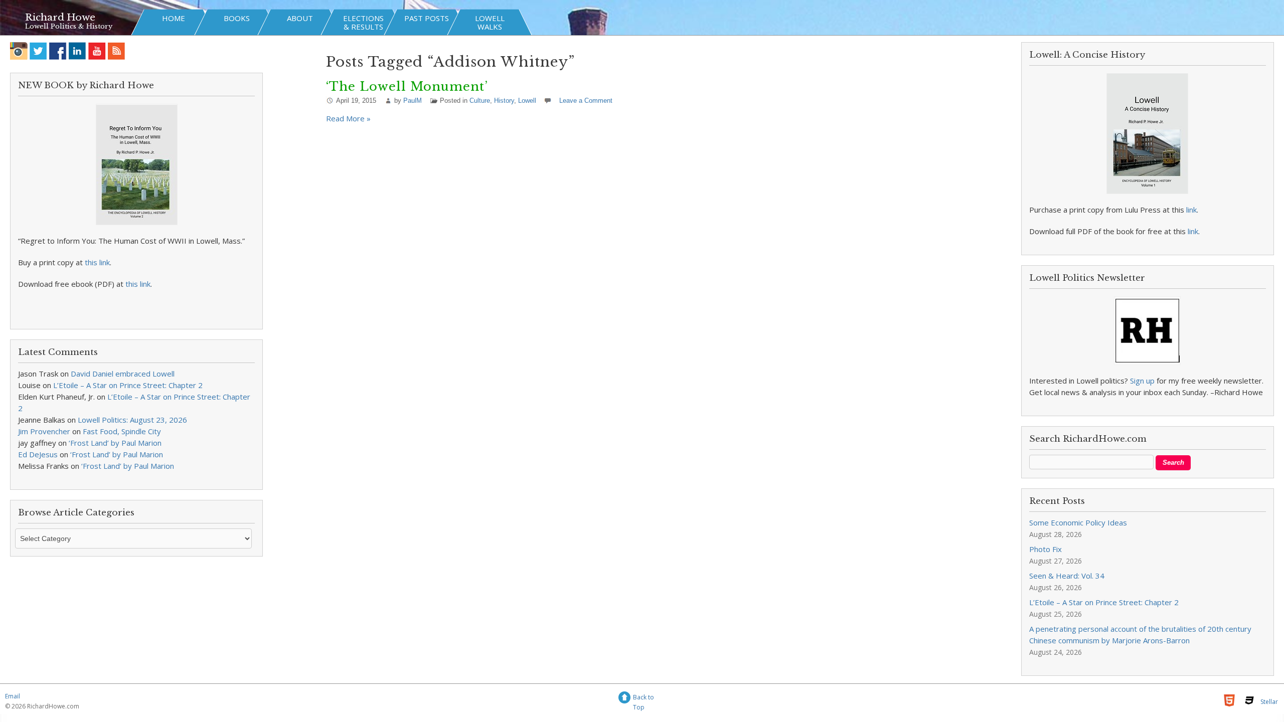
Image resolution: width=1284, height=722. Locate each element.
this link (97, 262)
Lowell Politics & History (68, 26)
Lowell (527, 100)
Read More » (348, 118)
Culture (479, 100)
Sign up (1142, 381)
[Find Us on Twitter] (38, 51)
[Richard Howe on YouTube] (97, 51)
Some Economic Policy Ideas (1078, 522)
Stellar (1269, 701)
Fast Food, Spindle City (122, 431)
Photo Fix (1045, 549)
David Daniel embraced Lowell (123, 374)
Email (12, 696)
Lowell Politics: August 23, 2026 (132, 420)
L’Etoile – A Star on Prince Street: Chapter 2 (128, 385)
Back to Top (643, 698)
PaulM (412, 100)
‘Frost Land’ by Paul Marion (115, 443)
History (504, 100)
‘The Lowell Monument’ (407, 86)
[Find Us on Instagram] (19, 51)
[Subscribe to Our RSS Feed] (116, 51)
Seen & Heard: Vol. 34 (1066, 576)
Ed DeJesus (38, 454)
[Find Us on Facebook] (58, 51)
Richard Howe (60, 17)
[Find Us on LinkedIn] (77, 51)
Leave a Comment (585, 100)
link (1191, 210)
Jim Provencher (44, 431)
